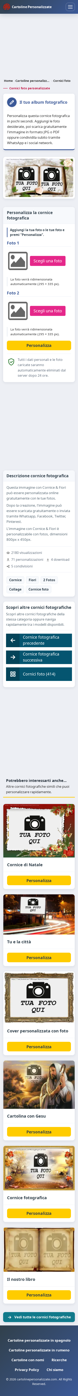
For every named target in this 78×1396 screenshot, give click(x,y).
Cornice (15, 580)
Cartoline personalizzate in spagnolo (39, 1340)
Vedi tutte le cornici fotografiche (42, 1317)
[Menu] (70, 7)
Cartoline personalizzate (33, 81)
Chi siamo (55, 1369)
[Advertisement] (39, 47)
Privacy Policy (27, 1369)
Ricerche (59, 1359)
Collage (15, 589)
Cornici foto (62, 81)
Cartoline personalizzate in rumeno (39, 1350)
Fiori (32, 580)
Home (8, 81)
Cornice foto (38, 589)
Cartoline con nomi (27, 1359)
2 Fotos (49, 580)
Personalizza (39, 880)
